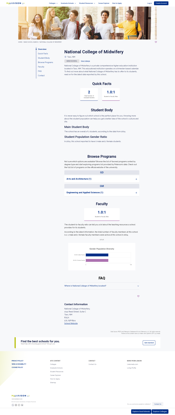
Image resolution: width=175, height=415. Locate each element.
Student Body (44, 58)
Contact (41, 75)
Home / (21, 42)
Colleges (52, 3)
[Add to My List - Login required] (156, 42)
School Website (71, 323)
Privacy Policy (17, 361)
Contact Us (92, 364)
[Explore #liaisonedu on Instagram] (16, 405)
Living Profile (131, 368)
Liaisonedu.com (132, 364)
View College (85, 61)
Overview (42, 49)
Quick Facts (43, 53)
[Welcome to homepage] (21, 396)
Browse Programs (45, 62)
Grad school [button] (72, 61)
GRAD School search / (32, 42)
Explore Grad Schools (141, 411)
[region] (87, 179)
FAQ (40, 71)
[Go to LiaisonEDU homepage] (16, 3)
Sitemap (53, 382)
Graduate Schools (67, 3)
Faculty (41, 67)
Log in (149, 3)
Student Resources (86, 3)
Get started (149, 343)
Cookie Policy (17, 367)
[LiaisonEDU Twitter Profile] (13, 405)
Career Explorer (103, 3)
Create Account (161, 3)
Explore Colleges (160, 411)
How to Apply (117, 3)
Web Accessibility (19, 364)
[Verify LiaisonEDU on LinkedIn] (22, 405)
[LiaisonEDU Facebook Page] (19, 405)
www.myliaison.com (17, 399)
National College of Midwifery (51, 42)
